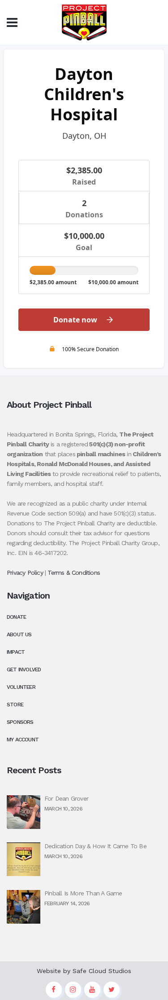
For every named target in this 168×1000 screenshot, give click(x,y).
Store (15, 704)
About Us (19, 634)
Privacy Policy (25, 572)
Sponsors (20, 722)
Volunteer (21, 687)
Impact (16, 652)
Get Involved (24, 669)
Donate (16, 617)
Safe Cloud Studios (102, 970)
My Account (23, 739)
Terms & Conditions (73, 572)
